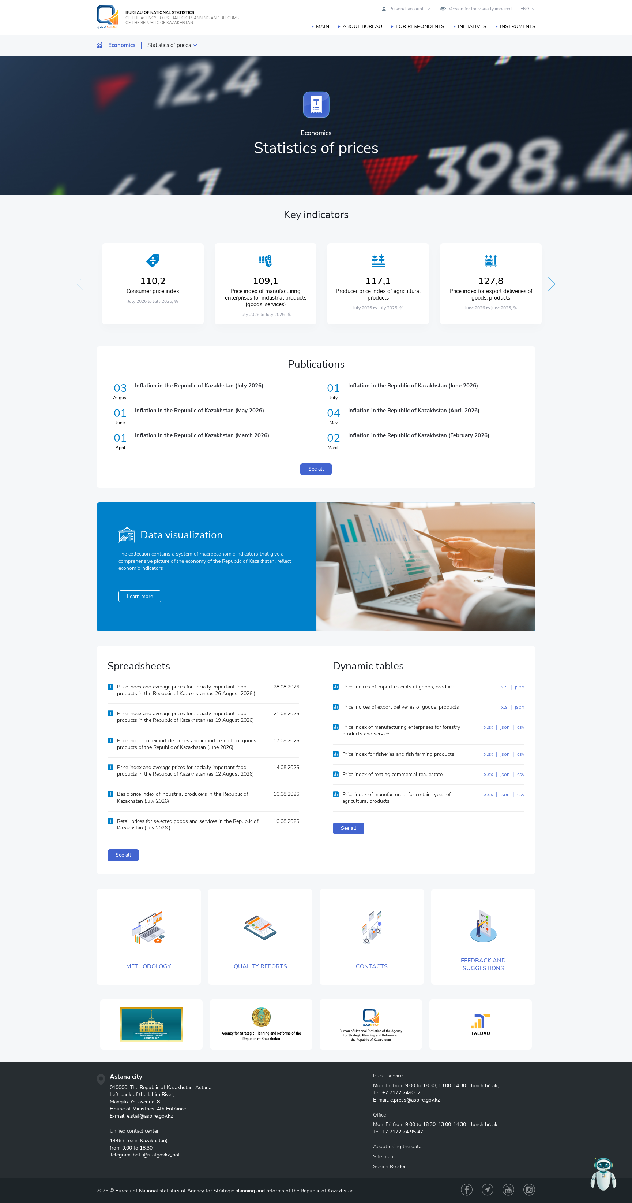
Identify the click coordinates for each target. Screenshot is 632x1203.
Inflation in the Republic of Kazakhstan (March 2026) (202, 435)
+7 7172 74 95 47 (402, 1131)
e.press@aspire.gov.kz (415, 1099)
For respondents (420, 26)
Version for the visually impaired (480, 9)
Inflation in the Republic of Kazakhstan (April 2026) (413, 410)
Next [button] (551, 284)
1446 (115, 1140)
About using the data (397, 1146)
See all (316, 468)
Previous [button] (80, 284)
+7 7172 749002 (401, 1092)
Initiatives (472, 26)
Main (322, 26)
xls (505, 686)
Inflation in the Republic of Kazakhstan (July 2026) (199, 385)
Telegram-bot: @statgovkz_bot (145, 1154)
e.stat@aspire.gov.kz (150, 1116)
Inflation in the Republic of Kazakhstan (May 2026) (199, 410)
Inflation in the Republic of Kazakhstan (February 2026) (418, 435)
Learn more (140, 596)
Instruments (517, 26)
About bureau (362, 26)
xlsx (489, 727)
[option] (153, 283)
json (519, 686)
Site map (383, 1156)
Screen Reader (389, 1166)
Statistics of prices (169, 45)
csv (520, 727)
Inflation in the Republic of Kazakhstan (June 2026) (413, 385)
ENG (525, 9)
